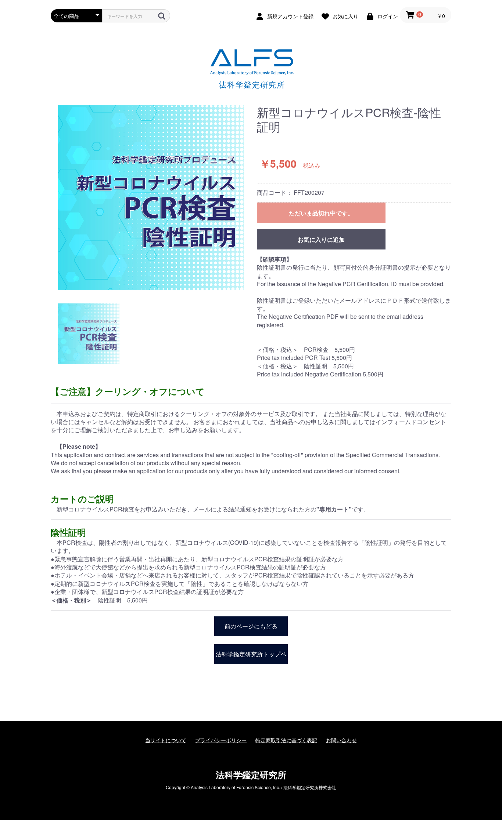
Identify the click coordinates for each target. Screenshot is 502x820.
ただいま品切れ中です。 (321, 213)
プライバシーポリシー (221, 740)
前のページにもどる (251, 626)
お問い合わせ (341, 740)
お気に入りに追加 (321, 239)
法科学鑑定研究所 (251, 774)
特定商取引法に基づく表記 (286, 740)
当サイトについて (165, 740)
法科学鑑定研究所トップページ (251, 657)
